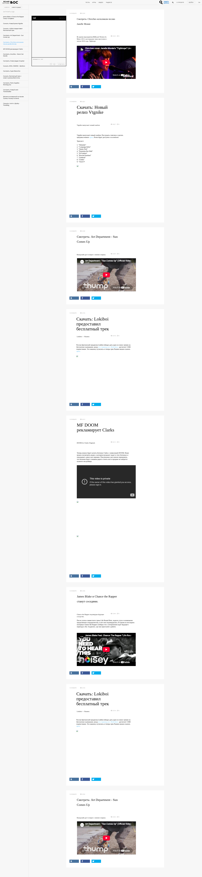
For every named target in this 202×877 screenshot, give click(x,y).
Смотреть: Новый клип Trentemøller (10, 90)
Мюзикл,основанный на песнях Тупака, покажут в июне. (13, 97)
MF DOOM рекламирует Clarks (13, 49)
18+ (199, 2)
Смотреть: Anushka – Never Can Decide (13, 55)
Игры (94, 2)
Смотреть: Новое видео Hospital (13, 61)
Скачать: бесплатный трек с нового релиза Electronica (12, 77)
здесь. (78, 351)
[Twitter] (96, 86)
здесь (91, 137)
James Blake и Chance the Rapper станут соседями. (13, 17)
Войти (191, 2)
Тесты (88, 2)
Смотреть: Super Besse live (11, 71)
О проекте (180, 2)
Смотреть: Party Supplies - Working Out (11, 84)
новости (6, 7)
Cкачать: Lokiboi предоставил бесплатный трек (12, 29)
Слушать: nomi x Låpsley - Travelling (11, 104)
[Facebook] (85, 86)
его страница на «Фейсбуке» (108, 347)
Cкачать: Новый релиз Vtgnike (13, 23)
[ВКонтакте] (74, 86)
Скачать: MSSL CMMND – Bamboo (14, 66)
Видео (101, 2)
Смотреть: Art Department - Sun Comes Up (13, 36)
